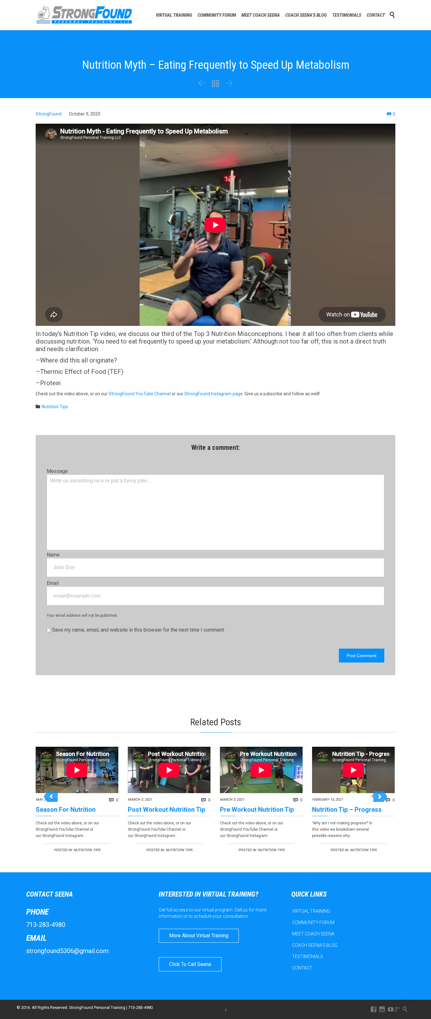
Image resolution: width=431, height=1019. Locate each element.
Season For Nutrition (66, 809)
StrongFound (49, 113)
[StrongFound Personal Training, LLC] (84, 15)
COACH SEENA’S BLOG (315, 945)
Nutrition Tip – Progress (347, 809)
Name (53, 555)
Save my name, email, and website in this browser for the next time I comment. (138, 630)
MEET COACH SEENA (313, 933)
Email (53, 583)
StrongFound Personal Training (97, 1007)
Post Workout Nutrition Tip (166, 809)
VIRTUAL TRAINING (311, 911)
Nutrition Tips (55, 406)
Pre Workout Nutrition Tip (257, 809)
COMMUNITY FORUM (313, 922)
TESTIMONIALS (307, 956)
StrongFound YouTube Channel (140, 393)
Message (57, 471)
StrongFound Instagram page (213, 393)
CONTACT (302, 967)
